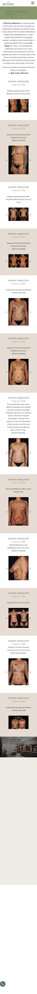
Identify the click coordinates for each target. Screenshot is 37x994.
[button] (7, 106)
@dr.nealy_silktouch (19, 73)
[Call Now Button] (2, 984)
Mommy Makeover (12, 23)
